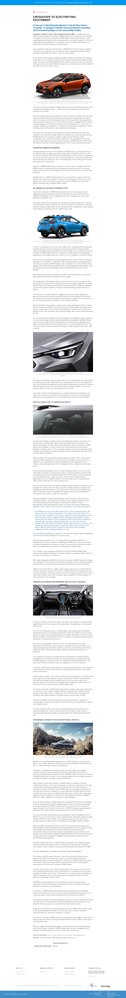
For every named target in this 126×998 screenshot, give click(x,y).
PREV (95, 993)
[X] (91, 2)
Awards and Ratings (69, 974)
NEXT (113, 994)
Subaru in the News (69, 971)
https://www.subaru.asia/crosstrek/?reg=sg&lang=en (66, 935)
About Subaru (19, 971)
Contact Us (91, 976)
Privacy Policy (78, 985)
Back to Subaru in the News (16, 994)
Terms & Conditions (69, 985)
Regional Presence (20, 974)
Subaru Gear (43, 971)
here (74, 938)
